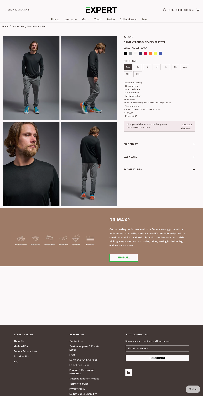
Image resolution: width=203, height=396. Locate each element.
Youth (98, 19)
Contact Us (76, 341)
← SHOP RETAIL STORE (17, 9)
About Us (19, 341)
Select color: (135, 47)
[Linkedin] (128, 372)
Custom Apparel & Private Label (84, 348)
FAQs (72, 354)
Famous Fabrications (25, 351)
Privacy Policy (77, 388)
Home (5, 26)
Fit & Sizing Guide (79, 365)
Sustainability (21, 356)
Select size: (130, 61)
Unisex (55, 19)
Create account (184, 10)
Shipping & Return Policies (84, 378)
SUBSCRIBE (157, 358)
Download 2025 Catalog (83, 360)
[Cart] (198, 10)
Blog (16, 361)
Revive (111, 19)
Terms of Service (78, 383)
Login (171, 10)
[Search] (164, 10)
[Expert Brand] (101, 10)
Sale (144, 19)
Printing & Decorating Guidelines (81, 371)
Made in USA (21, 346)
